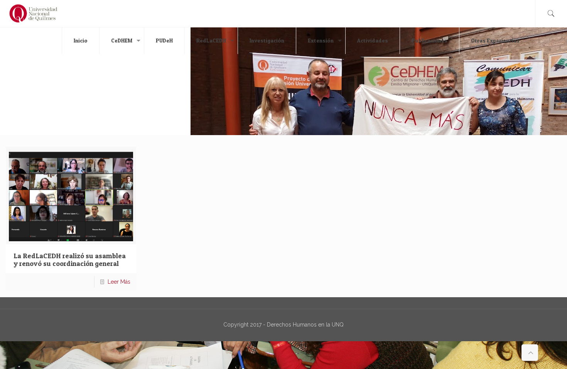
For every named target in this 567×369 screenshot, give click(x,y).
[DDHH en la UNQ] (33, 13)
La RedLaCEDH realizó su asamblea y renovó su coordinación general (70, 259)
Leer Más (119, 282)
